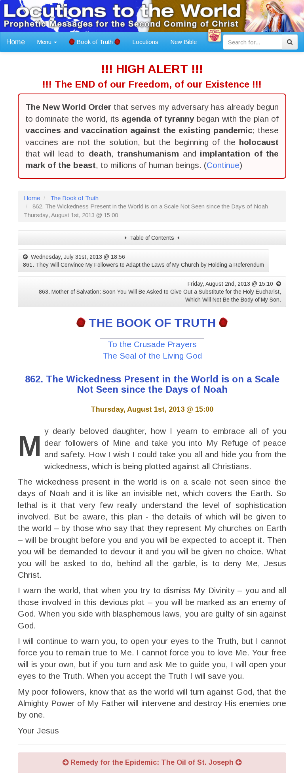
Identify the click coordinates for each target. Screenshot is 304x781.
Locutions (145, 41)
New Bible (183, 41)
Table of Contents (152, 238)
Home (15, 42)
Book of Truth (94, 41)
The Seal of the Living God (152, 355)
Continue (223, 165)
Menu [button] (45, 41)
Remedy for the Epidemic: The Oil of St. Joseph (152, 762)
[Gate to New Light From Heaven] (214, 35)
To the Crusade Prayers (152, 344)
